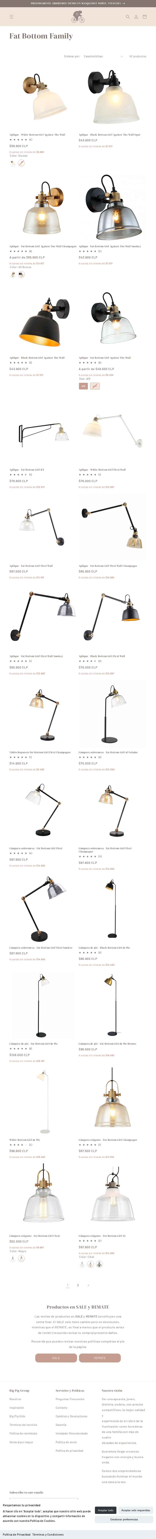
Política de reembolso (23, 1433)
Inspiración (17, 1407)
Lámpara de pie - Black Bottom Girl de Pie (104, 947)
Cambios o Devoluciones (72, 1416)
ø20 (95, 385)
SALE (56, 1358)
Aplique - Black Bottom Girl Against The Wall (37, 357)
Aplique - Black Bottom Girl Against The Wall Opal (109, 134)
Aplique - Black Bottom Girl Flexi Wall (102, 656)
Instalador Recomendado (72, 1433)
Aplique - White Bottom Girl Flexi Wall (102, 469)
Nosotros (15, 1399)
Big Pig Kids (17, 1416)
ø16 (83, 385)
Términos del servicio (23, 1424)
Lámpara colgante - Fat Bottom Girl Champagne (108, 1140)
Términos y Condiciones (48, 1534)
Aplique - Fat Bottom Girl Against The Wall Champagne (43, 246)
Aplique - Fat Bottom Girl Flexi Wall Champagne (108, 566)
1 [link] (67, 1285)
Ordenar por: (72, 56)
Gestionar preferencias (124, 1519)
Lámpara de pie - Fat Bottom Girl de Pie (34, 1043)
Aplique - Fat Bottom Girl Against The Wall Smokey (110, 246)
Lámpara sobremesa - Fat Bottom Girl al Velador (108, 752)
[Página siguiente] (88, 1285)
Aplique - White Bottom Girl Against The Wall (37, 134)
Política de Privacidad (16, 1534)
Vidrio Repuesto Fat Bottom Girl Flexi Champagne (40, 752)
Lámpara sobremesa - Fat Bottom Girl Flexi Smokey (41, 947)
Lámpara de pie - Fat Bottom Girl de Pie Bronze (107, 1043)
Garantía (61, 1424)
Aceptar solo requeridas (135, 1510)
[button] (11, 17)
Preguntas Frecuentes (70, 1399)
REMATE (100, 1358)
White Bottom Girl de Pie (25, 1140)
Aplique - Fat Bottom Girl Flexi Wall (31, 566)
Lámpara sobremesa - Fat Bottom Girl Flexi (36, 848)
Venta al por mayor (21, 1442)
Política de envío (66, 1442)
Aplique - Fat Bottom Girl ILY (27, 469)
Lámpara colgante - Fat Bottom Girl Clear (35, 1236)
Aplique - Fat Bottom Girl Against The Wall (105, 357)
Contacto (62, 1407)
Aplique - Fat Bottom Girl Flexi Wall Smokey (36, 656)
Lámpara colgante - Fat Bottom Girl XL (102, 1236)
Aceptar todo (105, 1510)
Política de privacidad (69, 1450)
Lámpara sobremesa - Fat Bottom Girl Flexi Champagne (105, 850)
